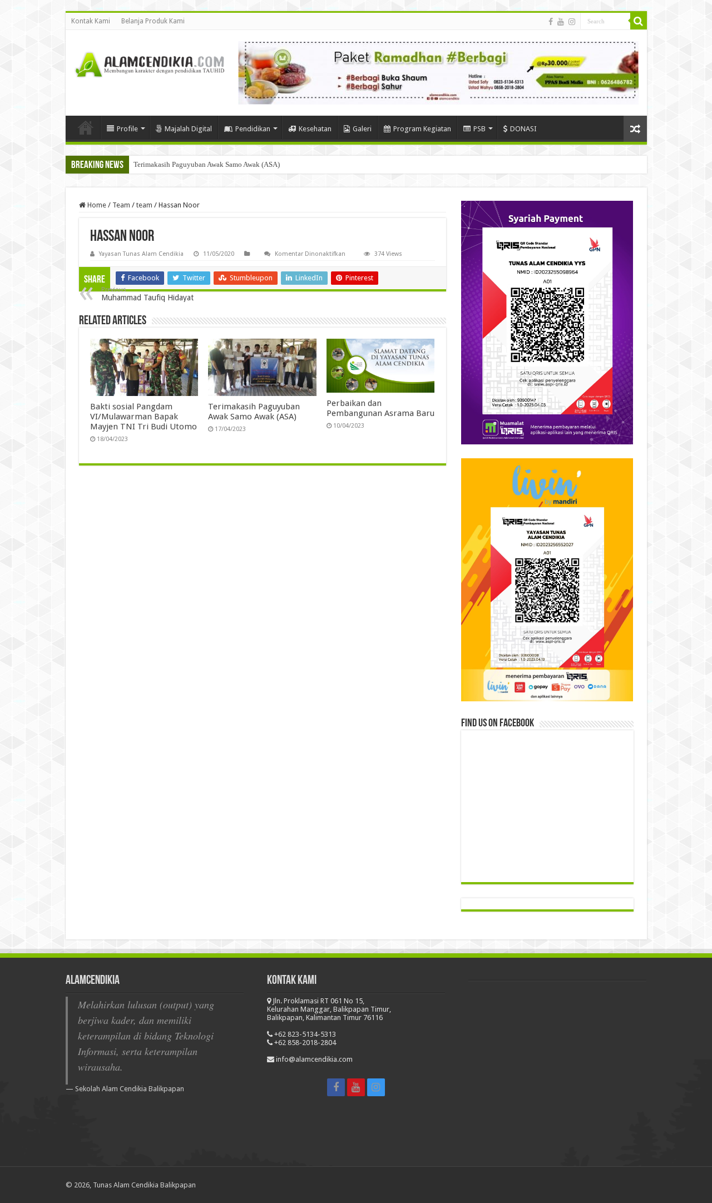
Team (121, 205)
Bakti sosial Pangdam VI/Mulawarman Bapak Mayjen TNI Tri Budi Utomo (143, 417)
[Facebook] (550, 21)
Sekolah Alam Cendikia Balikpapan (129, 1089)
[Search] (638, 21)
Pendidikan (252, 129)
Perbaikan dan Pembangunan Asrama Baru (380, 408)
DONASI (523, 129)
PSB (479, 129)
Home (96, 205)
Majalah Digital (188, 129)
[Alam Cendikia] (149, 62)
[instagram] (571, 21)
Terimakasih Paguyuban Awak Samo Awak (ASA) (207, 164)
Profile (127, 129)
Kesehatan (315, 129)
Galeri (362, 129)
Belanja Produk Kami (153, 21)
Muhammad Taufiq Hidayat (147, 294)
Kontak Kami (90, 21)
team (144, 205)
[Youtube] (560, 21)
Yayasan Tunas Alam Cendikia (141, 254)
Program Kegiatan (422, 129)
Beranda (85, 127)
